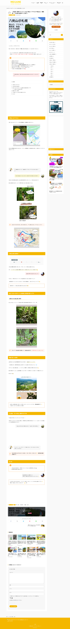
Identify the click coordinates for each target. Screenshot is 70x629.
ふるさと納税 (53, 46)
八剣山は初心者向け (16, 86)
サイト (10, 592)
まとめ (14, 94)
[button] (11, 41)
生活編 (52, 58)
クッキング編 (53, 44)
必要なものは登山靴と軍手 (18, 89)
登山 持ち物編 (53, 62)
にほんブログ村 (10, 621)
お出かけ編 (52, 42)
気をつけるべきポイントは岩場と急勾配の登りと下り (22, 87)
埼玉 (52, 67)
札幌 (14, 504)
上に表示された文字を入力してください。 (15, 600)
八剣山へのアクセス (16, 84)
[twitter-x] (55, 30)
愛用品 (52, 56)
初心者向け (21, 504)
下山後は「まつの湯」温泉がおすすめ (19, 92)
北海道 (25, 504)
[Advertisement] (27, 105)
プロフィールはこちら (56, 26)
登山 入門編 (53, 60)
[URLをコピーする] (42, 41)
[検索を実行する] (62, 35)
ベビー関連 (52, 50)
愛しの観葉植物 (53, 54)
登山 (27, 504)
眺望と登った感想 (16, 90)
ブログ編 (52, 48)
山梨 (52, 69)
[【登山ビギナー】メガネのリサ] (15, 3)
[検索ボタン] (62, 3)
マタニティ (52, 52)
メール (10, 588)
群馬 (52, 73)
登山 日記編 (11, 504)
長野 (52, 75)
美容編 (52, 76)
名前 (10, 584)
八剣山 (18, 504)
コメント (11, 572)
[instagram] (56, 30)
